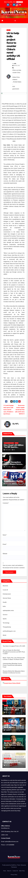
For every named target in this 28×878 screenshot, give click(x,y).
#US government (15, 88)
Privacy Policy (14, 874)
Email (5, 544)
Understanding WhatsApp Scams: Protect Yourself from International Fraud (12, 665)
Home (4, 870)
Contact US (15, 870)
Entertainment (7, 594)
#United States (17, 82)
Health (5, 602)
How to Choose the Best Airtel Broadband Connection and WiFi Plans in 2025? (14, 652)
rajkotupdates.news (8, 610)
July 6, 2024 (8, 765)
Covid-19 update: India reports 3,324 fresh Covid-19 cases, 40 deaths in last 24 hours (9, 409)
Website (5, 553)
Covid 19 (5, 590)
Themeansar (14, 867)
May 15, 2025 (8, 712)
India (4, 606)
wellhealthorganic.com (9, 631)
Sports (4, 618)
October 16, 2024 (10, 747)
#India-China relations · (16, 78)
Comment (6, 503)
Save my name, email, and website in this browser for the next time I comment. (14, 566)
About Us (9, 870)
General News (7, 598)
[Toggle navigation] (15, 20)
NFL (15, 63)
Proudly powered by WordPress (9, 865)
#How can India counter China (16, 71)
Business (5, 585)
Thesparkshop (7, 627)
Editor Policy (22, 870)
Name (5, 535)
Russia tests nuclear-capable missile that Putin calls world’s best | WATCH (19, 409)
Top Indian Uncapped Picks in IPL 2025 (14, 646)
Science (5, 614)
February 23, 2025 (10, 730)
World (4, 635)
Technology (6, 623)
